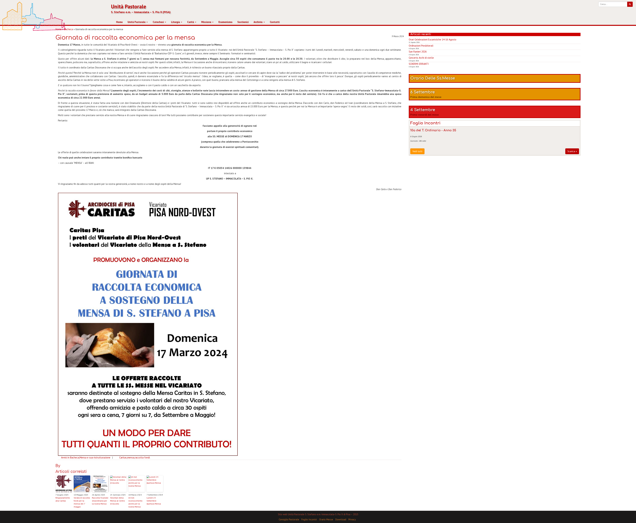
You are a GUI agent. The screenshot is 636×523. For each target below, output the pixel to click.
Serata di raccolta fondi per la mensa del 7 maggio (82, 502)
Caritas (123, 457)
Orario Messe (326, 519)
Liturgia (176, 22)
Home (119, 22)
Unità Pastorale (128, 6)
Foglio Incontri (309, 519)
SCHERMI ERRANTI (419, 63)
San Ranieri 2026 (418, 51)
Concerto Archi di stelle (421, 57)
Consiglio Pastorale (289, 519)
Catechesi (158, 22)
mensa (130, 457)
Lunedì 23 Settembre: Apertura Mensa (154, 501)
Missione (206, 22)
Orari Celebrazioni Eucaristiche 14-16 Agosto (432, 39)
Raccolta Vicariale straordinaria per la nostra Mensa (100, 501)
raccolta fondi (142, 457)
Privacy (352, 519)
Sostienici (243, 22)
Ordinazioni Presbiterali (421, 45)
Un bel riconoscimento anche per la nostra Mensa (135, 502)
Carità (191, 22)
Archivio (258, 22)
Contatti (275, 22)
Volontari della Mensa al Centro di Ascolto (117, 501)
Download (340, 519)
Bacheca (68, 29)
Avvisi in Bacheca (70, 457)
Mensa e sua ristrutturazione (95, 457)
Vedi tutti (417, 151)
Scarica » (572, 151)
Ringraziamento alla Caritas (62, 499)
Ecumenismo (225, 22)
